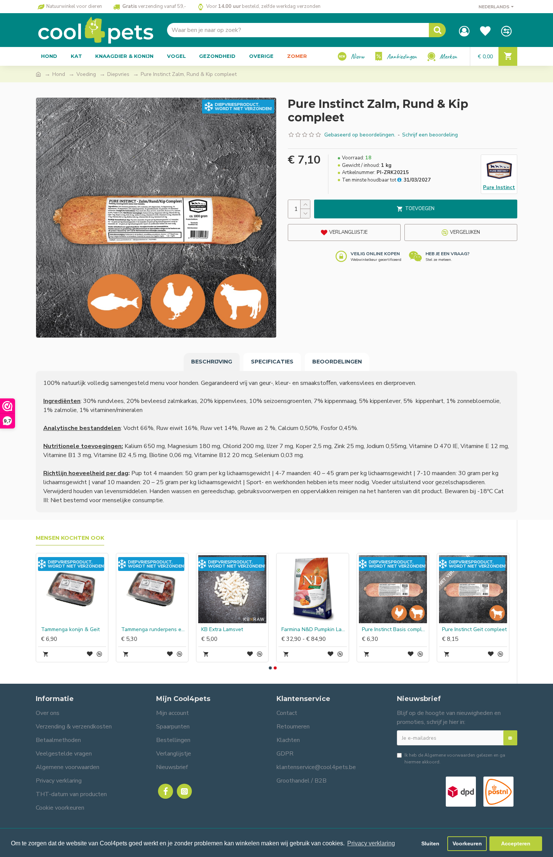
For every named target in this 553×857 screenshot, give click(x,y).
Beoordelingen (337, 361)
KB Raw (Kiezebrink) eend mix (313, 629)
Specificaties (272, 361)
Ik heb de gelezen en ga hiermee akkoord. (454, 758)
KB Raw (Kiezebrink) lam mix (394, 629)
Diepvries (118, 74)
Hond (58, 74)
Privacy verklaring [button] (371, 843)
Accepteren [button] (515, 843)
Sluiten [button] (430, 843)
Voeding (86, 74)
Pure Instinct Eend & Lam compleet (153, 629)
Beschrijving (211, 361)
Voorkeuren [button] (467, 843)
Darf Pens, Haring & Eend (231, 629)
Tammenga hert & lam (468, 629)
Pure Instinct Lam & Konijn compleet (73, 629)
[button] (270, 667)
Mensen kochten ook (70, 538)
